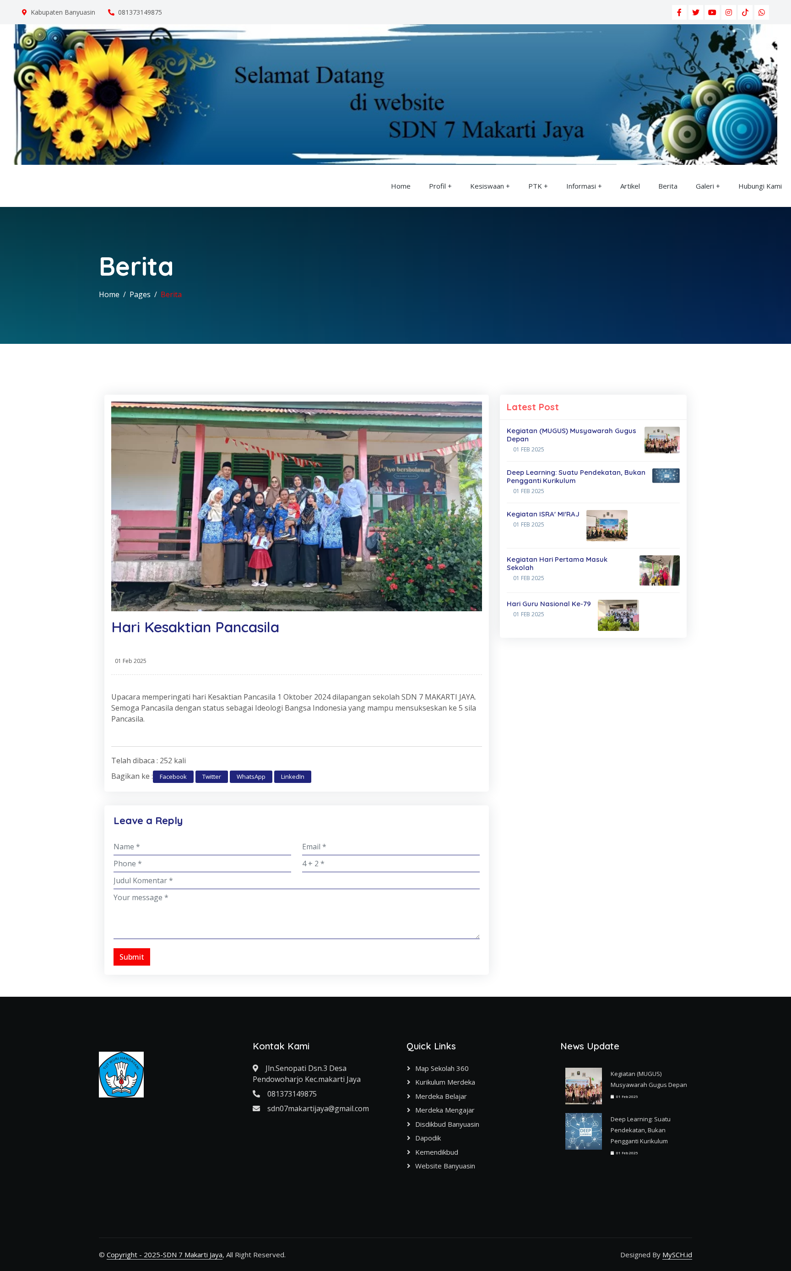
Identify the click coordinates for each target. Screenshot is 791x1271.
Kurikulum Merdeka (445, 1081)
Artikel (630, 185)
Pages (140, 294)
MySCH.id (677, 1254)
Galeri (705, 185)
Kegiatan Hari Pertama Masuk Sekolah (557, 563)
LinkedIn (292, 776)
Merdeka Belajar (441, 1096)
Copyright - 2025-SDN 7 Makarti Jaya (164, 1254)
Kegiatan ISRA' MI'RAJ (543, 514)
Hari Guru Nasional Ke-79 (549, 603)
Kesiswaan (487, 185)
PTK (535, 185)
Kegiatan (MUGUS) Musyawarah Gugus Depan (571, 434)
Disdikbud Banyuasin (447, 1124)
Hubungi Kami (760, 185)
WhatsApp (251, 776)
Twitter (211, 776)
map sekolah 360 (442, 1068)
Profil (437, 185)
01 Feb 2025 (528, 449)
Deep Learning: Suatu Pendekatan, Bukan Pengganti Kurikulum (576, 476)
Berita (667, 185)
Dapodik (428, 1137)
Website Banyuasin (445, 1165)
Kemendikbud (436, 1152)
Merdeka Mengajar (445, 1109)
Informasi (581, 185)
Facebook (173, 776)
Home (401, 185)
